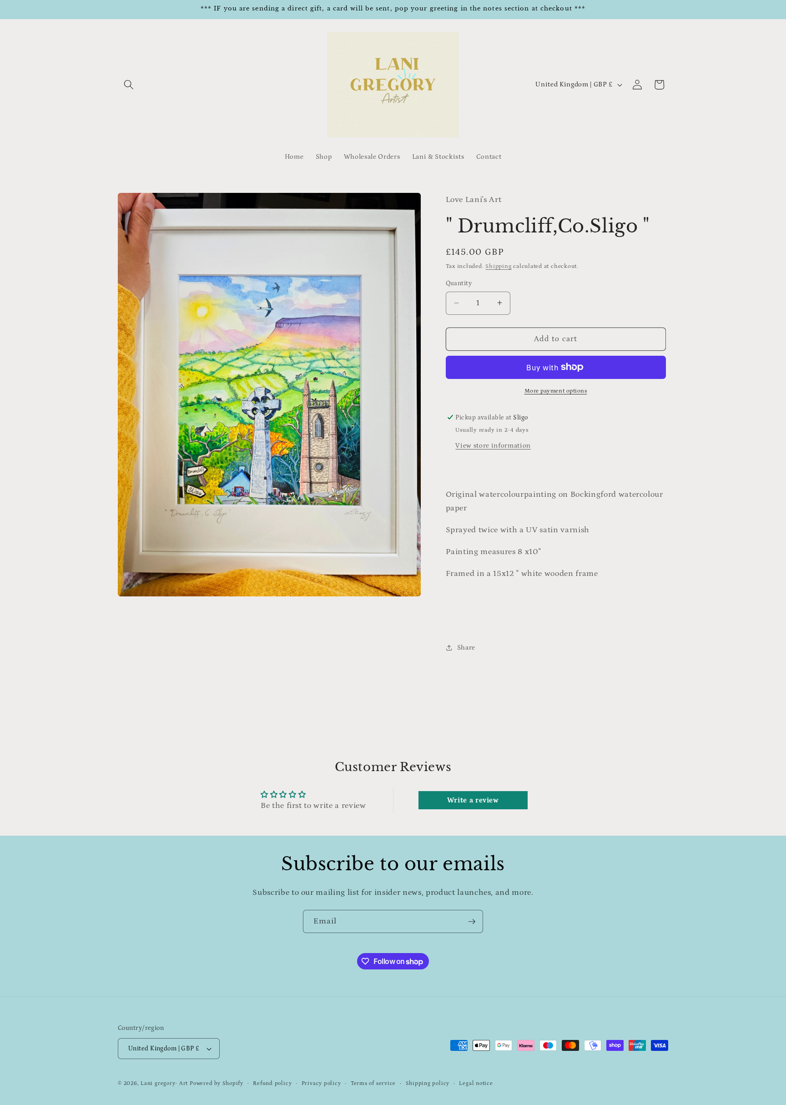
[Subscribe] (472, 921)
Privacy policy (321, 1083)
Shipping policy (428, 1083)
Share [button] (466, 647)
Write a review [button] (473, 800)
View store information (493, 445)
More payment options (555, 391)
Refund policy (272, 1083)
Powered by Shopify (216, 1084)
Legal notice (476, 1083)
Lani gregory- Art (164, 1084)
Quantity (459, 283)
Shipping (498, 266)
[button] (129, 85)
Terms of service (373, 1083)
